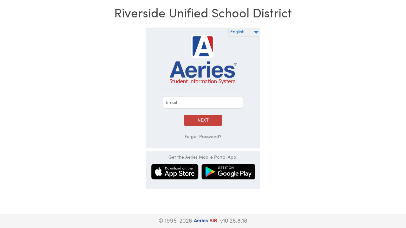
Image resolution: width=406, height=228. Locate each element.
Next (203, 120)
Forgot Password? (203, 137)
